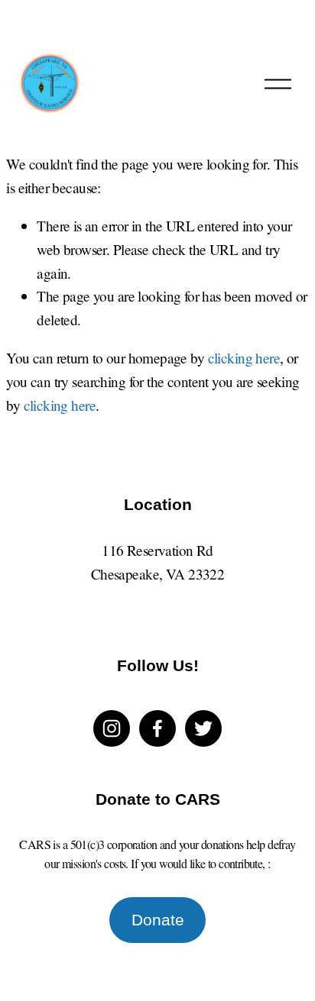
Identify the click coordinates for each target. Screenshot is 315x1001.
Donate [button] (158, 920)
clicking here (244, 357)
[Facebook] (157, 728)
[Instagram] (111, 728)
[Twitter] (203, 728)
